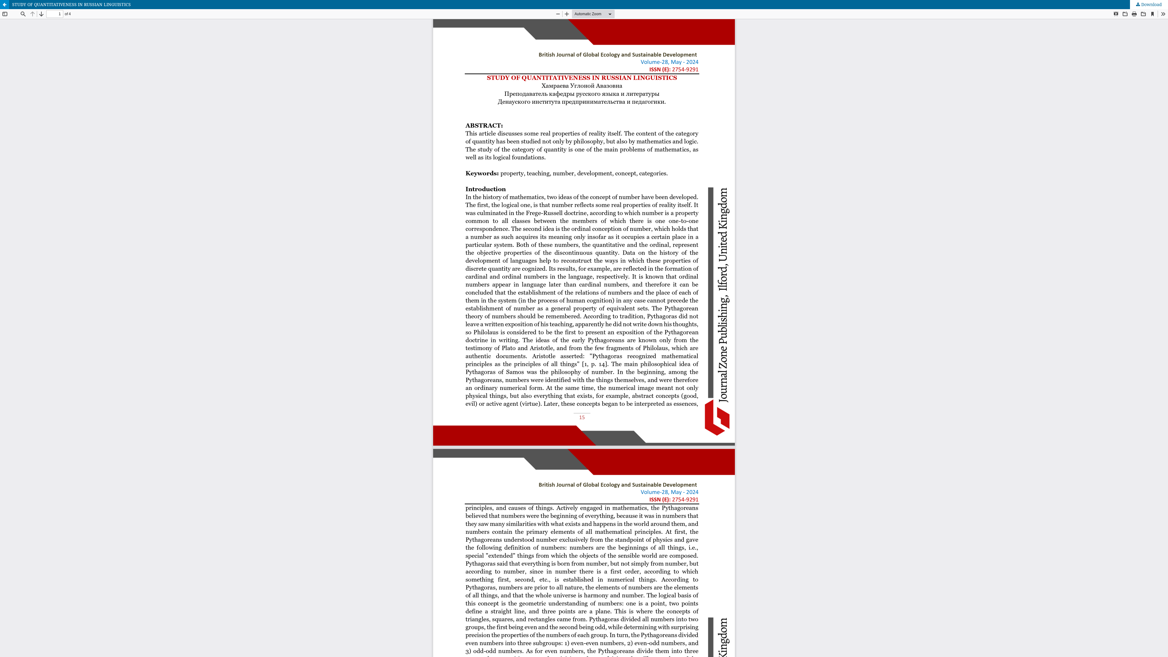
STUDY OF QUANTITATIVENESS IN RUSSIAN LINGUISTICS (71, 4)
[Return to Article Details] (4, 4)
